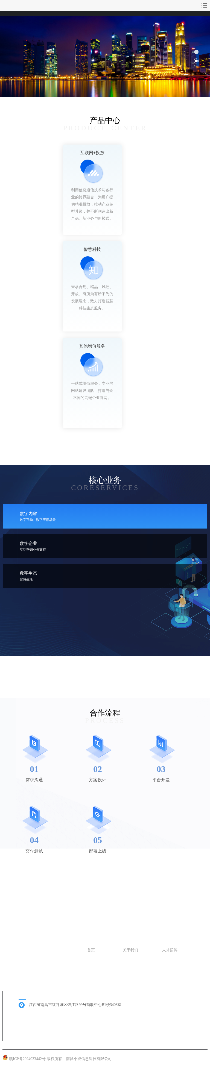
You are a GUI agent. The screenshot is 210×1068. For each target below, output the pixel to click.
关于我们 (130, 950)
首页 (91, 950)
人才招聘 (169, 950)
